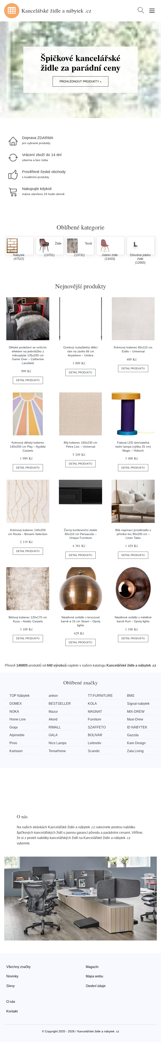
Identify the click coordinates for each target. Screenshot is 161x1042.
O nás (10, 1001)
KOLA (92, 703)
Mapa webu (94, 976)
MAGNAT (95, 711)
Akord (53, 719)
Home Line (17, 719)
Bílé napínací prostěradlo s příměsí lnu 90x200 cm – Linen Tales (133, 533)
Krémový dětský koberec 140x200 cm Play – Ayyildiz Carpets (28, 446)
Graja (13, 727)
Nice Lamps (57, 743)
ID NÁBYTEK (137, 727)
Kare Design (136, 743)
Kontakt (12, 1011)
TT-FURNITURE (100, 695)
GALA (53, 735)
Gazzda (133, 735)
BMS (130, 695)
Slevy (10, 986)
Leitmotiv (94, 743)
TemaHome (57, 751)
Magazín (92, 967)
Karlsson (16, 751)
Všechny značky (18, 967)
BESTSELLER (60, 703)
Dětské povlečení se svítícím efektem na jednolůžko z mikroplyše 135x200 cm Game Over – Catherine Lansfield (28, 355)
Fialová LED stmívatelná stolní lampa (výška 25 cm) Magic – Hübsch (133, 446)
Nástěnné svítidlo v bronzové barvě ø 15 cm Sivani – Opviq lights (80, 621)
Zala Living (135, 751)
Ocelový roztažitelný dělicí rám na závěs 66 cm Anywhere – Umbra (80, 351)
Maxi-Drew (135, 719)
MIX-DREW (135, 711)
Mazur (53, 711)
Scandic (94, 751)
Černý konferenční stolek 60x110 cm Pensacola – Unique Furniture (80, 533)
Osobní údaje (96, 986)
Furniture (94, 719)
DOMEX (15, 703)
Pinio (13, 743)
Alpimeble (17, 735)
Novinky (12, 976)
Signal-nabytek (138, 703)
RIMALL (55, 727)
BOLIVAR (95, 735)
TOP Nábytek (19, 695)
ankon (53, 695)
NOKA (14, 711)
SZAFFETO (97, 727)
